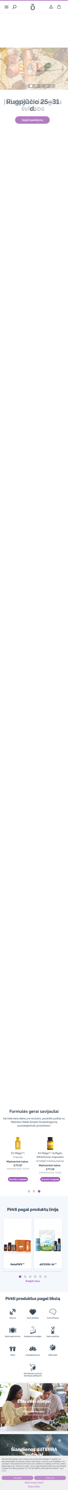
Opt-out (50, 1478)
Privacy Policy (34, 1486)
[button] (31, 86)
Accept (17, 1478)
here (4, 1470)
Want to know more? (34, 1482)
